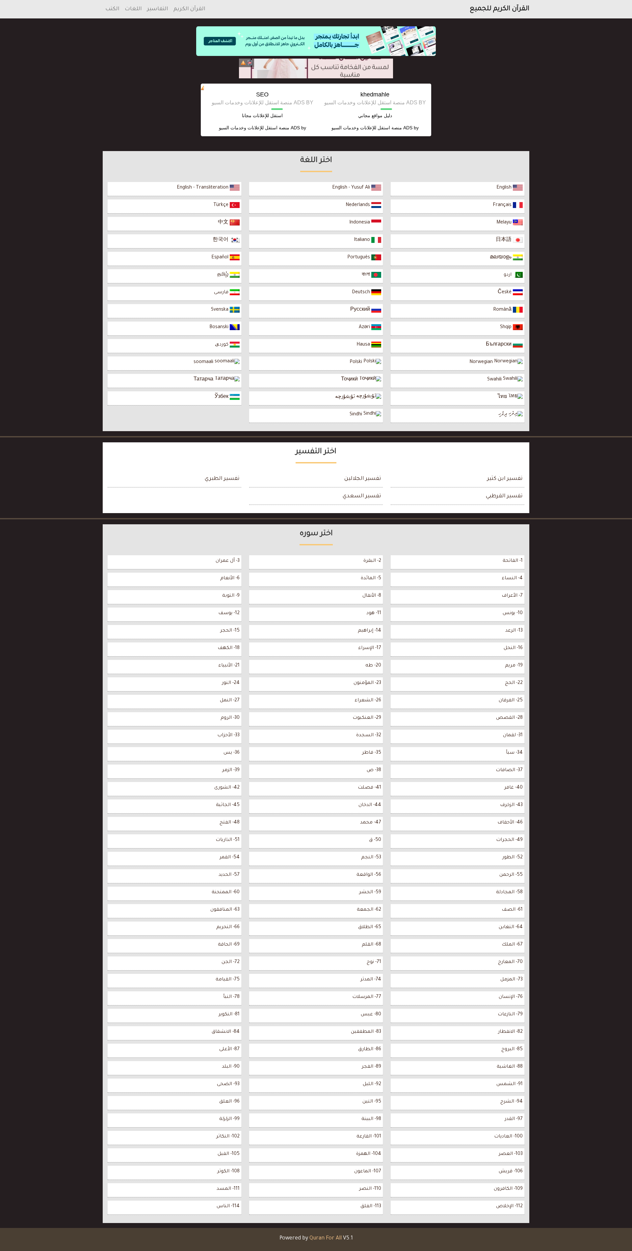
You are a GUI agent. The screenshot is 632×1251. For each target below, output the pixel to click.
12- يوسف (229, 613)
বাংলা (366, 275)
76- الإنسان (511, 997)
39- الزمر (231, 770)
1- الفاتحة (513, 561)
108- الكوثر (228, 1171)
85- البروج (512, 1049)
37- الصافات (509, 770)
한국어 (221, 240)
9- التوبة (231, 596)
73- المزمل (511, 979)
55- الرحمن (511, 875)
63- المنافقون (225, 910)
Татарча (204, 379)
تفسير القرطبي (504, 496)
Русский (360, 310)
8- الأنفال (371, 596)
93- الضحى (228, 1084)
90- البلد (231, 1067)
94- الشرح (511, 1102)
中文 (224, 222)
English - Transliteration (203, 188)
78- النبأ (231, 997)
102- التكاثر (228, 1136)
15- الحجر (230, 631)
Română (503, 310)
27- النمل (230, 700)
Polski (356, 362)
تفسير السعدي (362, 496)
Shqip (506, 327)
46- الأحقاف (510, 822)
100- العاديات (508, 1136)
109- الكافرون (508, 1189)
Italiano (362, 240)
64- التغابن (511, 927)
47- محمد (370, 822)
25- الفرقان (511, 700)
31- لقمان (513, 735)
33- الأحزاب (228, 735)
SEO (262, 94)
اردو (508, 275)
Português (359, 257)
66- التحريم (228, 927)
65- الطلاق (369, 927)
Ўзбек (222, 397)
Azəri (365, 327)
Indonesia (360, 222)
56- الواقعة (368, 875)
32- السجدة (368, 735)
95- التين (371, 1102)
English (504, 188)
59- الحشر (370, 892)
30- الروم (230, 718)
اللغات (133, 9)
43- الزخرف (511, 805)
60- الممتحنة (226, 892)
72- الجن (231, 962)
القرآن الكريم (189, 9)
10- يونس (513, 613)
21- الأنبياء (229, 665)
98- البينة (371, 1119)
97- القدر (514, 1119)
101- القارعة (368, 1136)
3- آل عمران (228, 561)
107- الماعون (367, 1171)
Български (499, 345)
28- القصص (509, 718)
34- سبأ (514, 753)
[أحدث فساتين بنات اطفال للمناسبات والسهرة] (316, 68)
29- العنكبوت (367, 718)
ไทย (503, 397)
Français (503, 205)
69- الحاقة (229, 945)
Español (220, 257)
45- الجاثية (228, 805)
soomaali (204, 362)
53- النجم (371, 857)
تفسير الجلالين (362, 479)
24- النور (231, 683)
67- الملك (512, 945)
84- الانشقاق (226, 1032)
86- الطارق (369, 1049)
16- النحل (513, 648)
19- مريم (514, 665)
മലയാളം (501, 257)
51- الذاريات (228, 840)
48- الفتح (230, 822)
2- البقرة (372, 561)
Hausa (363, 345)
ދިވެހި (503, 414)
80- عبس (371, 1014)
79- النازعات (510, 1014)
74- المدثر (370, 979)
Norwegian (481, 362)
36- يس (232, 753)
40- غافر (513, 788)
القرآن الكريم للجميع (499, 9)
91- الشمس (509, 1084)
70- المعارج (510, 962)
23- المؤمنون (367, 683)
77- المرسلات (366, 997)
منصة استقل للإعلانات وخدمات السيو (366, 127)
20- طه (373, 665)
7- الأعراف (512, 596)
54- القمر (230, 857)
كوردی (222, 345)
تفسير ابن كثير (505, 479)
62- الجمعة (369, 910)
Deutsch (361, 292)
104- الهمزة (368, 1154)
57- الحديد (229, 875)
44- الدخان (369, 805)
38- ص (374, 770)
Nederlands (358, 205)
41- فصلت (369, 788)
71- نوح (374, 962)
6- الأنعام (230, 578)
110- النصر (370, 1189)
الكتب (112, 9)
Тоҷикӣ (350, 379)
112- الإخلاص (509, 1206)
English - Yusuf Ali (351, 188)
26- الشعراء (368, 700)
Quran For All (325, 1238)
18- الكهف (229, 648)
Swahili (495, 379)
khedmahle (374, 94)
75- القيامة (228, 979)
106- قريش (511, 1171)
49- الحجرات (509, 840)
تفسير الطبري (222, 479)
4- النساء (512, 578)
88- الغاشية (510, 1067)
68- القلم (371, 945)
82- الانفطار (510, 1032)
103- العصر (511, 1154)
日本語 (504, 240)
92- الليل (372, 1084)
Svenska (220, 310)
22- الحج (514, 683)
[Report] (243, 62)
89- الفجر (371, 1067)
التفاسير (157, 9)
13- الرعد (514, 631)
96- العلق (229, 1102)
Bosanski (219, 327)
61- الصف (512, 910)
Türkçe (221, 205)
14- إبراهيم (369, 631)
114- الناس (228, 1206)
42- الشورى (227, 788)
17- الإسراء (369, 648)
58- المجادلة (509, 892)
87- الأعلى (229, 1049)
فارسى (222, 292)
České (505, 292)
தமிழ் (223, 275)
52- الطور (512, 857)
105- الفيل (229, 1154)
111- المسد (228, 1189)
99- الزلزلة (229, 1119)
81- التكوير (229, 1014)
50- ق (375, 840)
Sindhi (356, 414)
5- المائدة (371, 578)
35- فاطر (371, 753)
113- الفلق (370, 1206)
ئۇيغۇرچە (345, 397)
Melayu (504, 222)
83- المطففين (366, 1032)
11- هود (373, 613)
